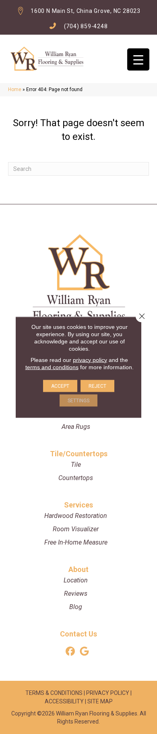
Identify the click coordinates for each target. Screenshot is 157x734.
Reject (97, 386)
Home (14, 89)
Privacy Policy (107, 693)
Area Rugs (76, 426)
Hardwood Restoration (75, 516)
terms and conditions (51, 367)
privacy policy (90, 359)
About (78, 569)
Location (76, 580)
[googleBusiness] (84, 652)
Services (78, 505)
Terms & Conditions (54, 693)
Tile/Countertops (78, 453)
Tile (76, 464)
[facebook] (70, 652)
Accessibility (64, 701)
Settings (78, 400)
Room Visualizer (76, 529)
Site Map (100, 701)
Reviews (75, 593)
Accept (60, 386)
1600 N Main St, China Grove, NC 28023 (85, 11)
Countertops (75, 478)
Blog (75, 607)
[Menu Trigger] (138, 59)
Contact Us (78, 634)
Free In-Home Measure (75, 542)
